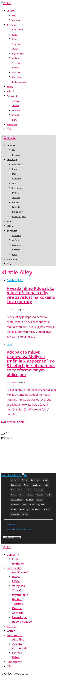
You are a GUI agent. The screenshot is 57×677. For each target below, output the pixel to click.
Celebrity (11, 10)
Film (14, 15)
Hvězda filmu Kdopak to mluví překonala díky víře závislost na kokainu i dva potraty (31, 294)
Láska (49, 495)
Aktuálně (16, 101)
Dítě (13, 490)
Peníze (28, 490)
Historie (16, 115)
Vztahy (10, 86)
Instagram (35, 480)
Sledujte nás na (11, 475)
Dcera (25, 514)
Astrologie (36, 509)
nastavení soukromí (12, 537)
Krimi (14, 120)
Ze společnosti (16, 499)
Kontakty (11, 524)
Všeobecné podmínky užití (19, 529)
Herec (13, 509)
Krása (14, 34)
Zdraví (15, 48)
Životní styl (12, 25)
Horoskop (15, 504)
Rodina (24, 480)
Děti (20, 490)
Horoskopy (17, 77)
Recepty (40, 495)
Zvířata (15, 105)
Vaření (30, 495)
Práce (32, 504)
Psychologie (18, 53)
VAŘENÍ (10, 91)
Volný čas (16, 44)
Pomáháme (12, 124)
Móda (15, 39)
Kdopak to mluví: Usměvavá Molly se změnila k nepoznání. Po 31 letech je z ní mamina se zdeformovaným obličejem (31, 363)
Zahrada (16, 72)
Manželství (37, 485)
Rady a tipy (24, 509)
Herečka (29, 499)
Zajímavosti (12, 96)
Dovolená (15, 514)
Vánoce (39, 499)
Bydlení (15, 58)
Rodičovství (17, 29)
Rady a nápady (19, 82)
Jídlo (46, 485)
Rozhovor (16, 20)
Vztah (13, 495)
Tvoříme (16, 63)
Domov (15, 67)
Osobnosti (17, 110)
